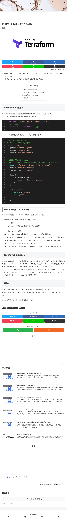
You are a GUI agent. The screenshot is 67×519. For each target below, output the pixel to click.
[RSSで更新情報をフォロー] (49, 330)
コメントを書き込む (33, 499)
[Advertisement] (33, 16)
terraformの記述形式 (30, 89)
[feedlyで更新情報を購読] (18, 330)
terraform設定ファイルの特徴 (34, 92)
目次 (30, 85)
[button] (62, 288)
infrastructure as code (13, 307)
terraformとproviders (31, 95)
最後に (26, 98)
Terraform (22, 307)
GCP (4, 307)
